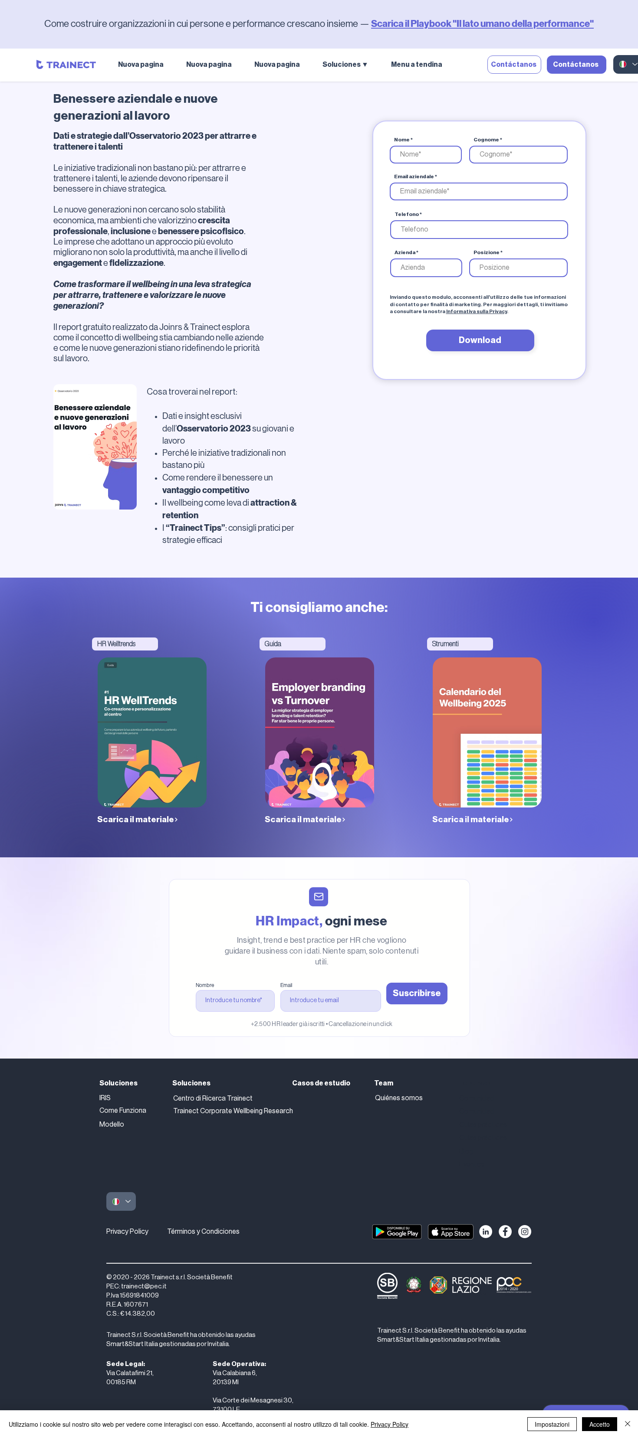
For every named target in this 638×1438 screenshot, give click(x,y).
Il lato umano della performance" (525, 23)
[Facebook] (505, 1231)
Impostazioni (552, 1424)
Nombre (205, 985)
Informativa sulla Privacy (476, 311)
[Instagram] (524, 1231)
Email (286, 985)
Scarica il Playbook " (414, 23)
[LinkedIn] (485, 1231)
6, (254, 1373)
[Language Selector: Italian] (121, 1201)
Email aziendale (414, 176)
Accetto (599, 1424)
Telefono (407, 214)
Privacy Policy (127, 1231)
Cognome (486, 139)
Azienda (405, 252)
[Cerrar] (627, 1424)
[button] (350, 64)
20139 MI (226, 1382)
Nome (402, 139)
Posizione (487, 252)
